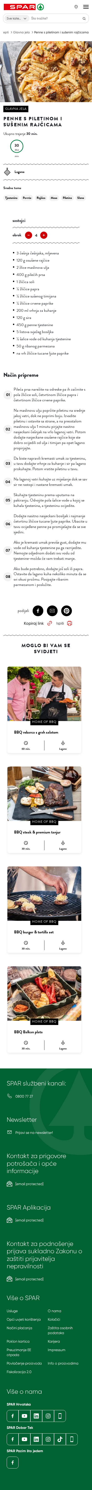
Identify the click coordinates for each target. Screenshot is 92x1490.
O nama (54, 1311)
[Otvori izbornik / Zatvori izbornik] (86, 7)
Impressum (56, 1350)
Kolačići (54, 1319)
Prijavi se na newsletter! (34, 1132)
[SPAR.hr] (24, 7)
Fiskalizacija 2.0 (19, 1372)
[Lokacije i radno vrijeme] (76, 7)
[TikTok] (60, 1439)
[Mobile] (60, 1416)
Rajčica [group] (41, 198)
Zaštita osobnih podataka (60, 1330)
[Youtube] (24, 1416)
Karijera (54, 1341)
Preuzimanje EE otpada (19, 1352)
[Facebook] (13, 1416)
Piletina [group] (67, 198)
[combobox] (16, 18)
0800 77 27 (24, 1096)
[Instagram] (48, 1416)
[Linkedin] (36, 1416)
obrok (17, 235)
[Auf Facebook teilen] (38, 610)
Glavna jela (21, 32)
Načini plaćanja (19, 1328)
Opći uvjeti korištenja (24, 1319)
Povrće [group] (27, 198)
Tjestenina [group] (11, 198)
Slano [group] (80, 198)
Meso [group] (54, 198)
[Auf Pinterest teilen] (66, 610)
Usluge (12, 1311)
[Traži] (84, 18)
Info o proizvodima (63, 1363)
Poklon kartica (18, 1341)
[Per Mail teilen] (52, 610)
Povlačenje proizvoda (24, 1363)
